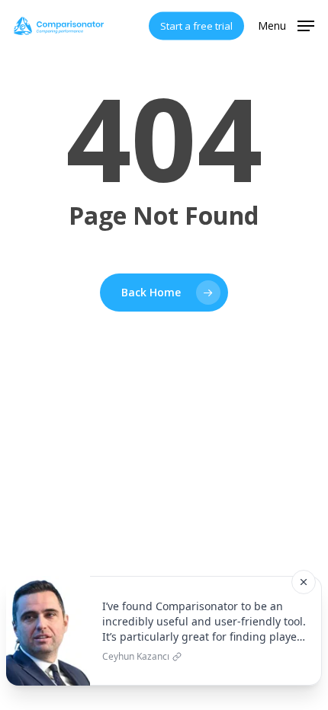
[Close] (303, 582)
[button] (286, 24)
